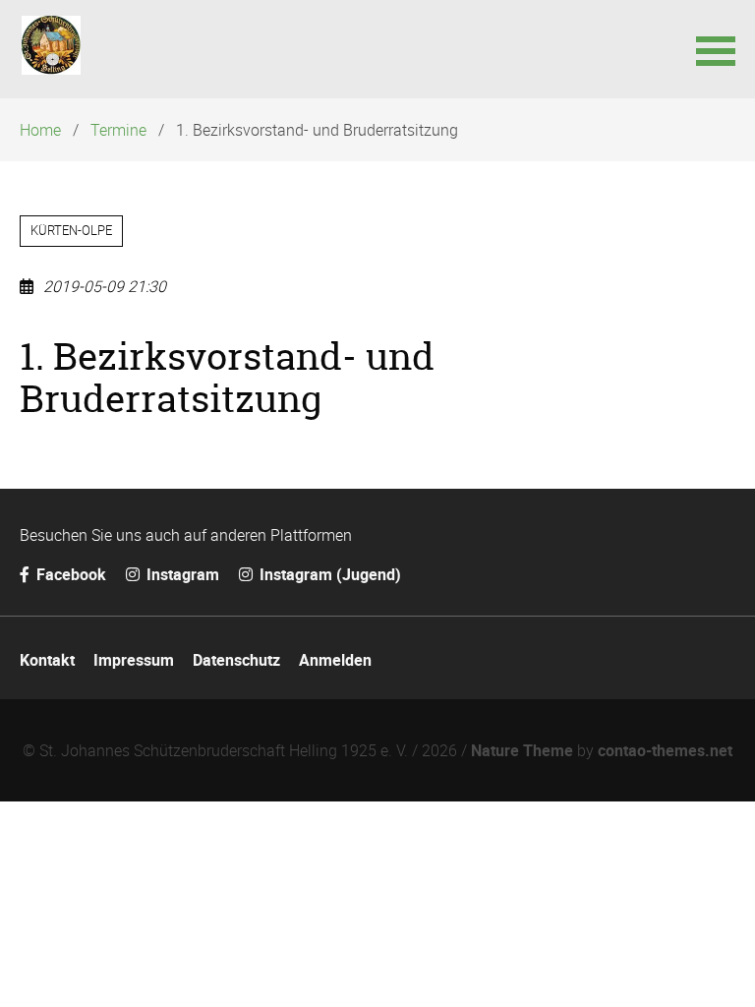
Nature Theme (522, 750)
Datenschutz (236, 660)
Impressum (133, 660)
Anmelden (335, 660)
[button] (715, 49)
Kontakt (47, 660)
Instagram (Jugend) (328, 574)
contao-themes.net (665, 750)
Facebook (69, 574)
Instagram (181, 574)
